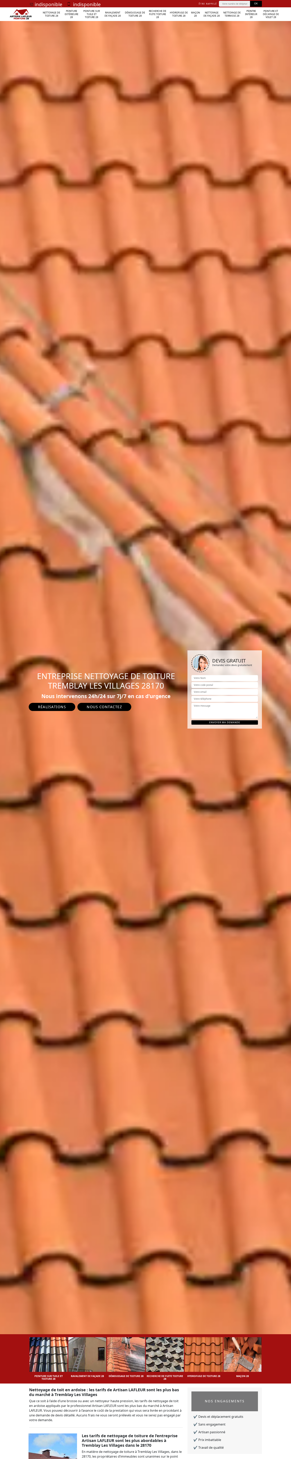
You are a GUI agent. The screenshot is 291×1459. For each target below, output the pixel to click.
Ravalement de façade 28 (113, 14)
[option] (48, 1357)
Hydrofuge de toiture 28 (179, 14)
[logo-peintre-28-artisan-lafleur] (20, 14)
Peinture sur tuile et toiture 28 (91, 14)
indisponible (48, 4)
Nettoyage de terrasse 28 (232, 14)
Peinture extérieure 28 (71, 14)
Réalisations (52, 706)
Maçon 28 (195, 14)
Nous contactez (104, 706)
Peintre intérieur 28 (251, 14)
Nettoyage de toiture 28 (51, 14)
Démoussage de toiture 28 (135, 14)
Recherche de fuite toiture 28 (157, 14)
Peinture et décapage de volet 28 (271, 14)
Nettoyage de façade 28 (212, 14)
